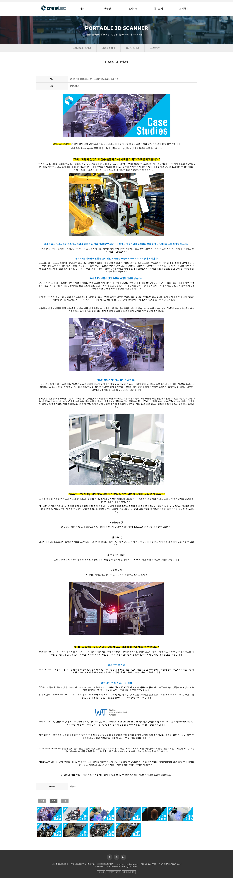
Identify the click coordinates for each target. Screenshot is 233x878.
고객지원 (133, 8)
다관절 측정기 (108, 47)
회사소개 (158, 8)
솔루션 (107, 8)
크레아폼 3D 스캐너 (82, 47)
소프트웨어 (155, 47)
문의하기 (183, 8)
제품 (82, 8)
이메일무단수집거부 (114, 872)
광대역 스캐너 (132, 47)
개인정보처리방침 (128, 872)
